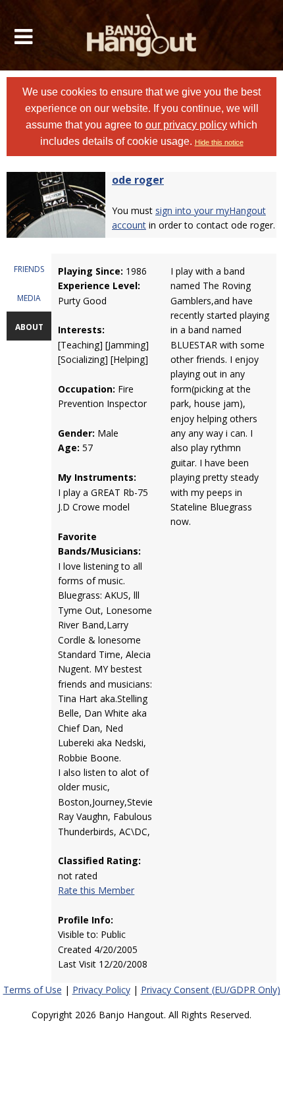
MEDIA (29, 298)
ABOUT (29, 327)
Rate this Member (96, 890)
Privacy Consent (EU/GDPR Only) (210, 989)
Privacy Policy (101, 989)
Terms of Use (32, 989)
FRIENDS (29, 269)
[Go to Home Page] (142, 35)
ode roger (138, 180)
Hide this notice (219, 142)
